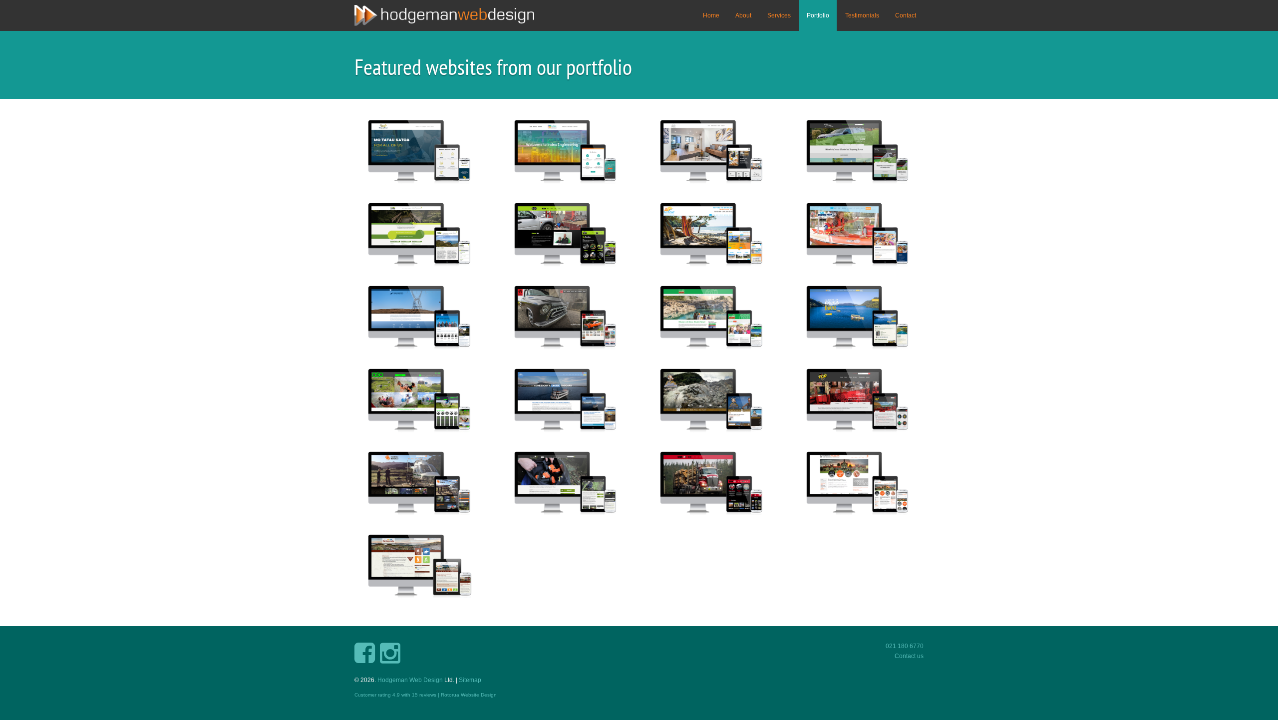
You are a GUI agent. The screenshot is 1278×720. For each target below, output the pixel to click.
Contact (905, 15)
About (743, 15)
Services (779, 15)
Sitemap (470, 680)
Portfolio (818, 15)
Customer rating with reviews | (397, 695)
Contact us (909, 656)
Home (711, 15)
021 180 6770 (905, 646)
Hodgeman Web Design (410, 680)
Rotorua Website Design (469, 695)
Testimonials (862, 15)
